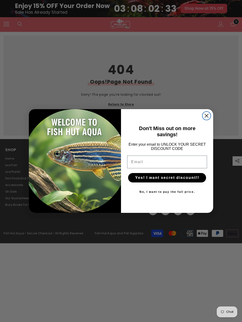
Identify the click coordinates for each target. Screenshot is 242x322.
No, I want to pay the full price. (167, 192)
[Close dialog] (206, 115)
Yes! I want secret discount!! (167, 178)
